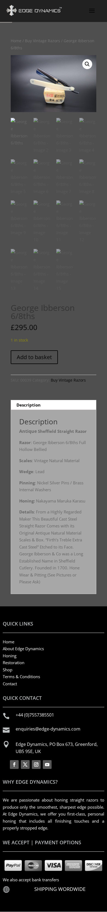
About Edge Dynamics (23, 648)
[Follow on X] (25, 764)
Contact (10, 683)
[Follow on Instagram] (36, 764)
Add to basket (34, 357)
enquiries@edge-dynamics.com (48, 729)
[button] (87, 64)
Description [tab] (28, 405)
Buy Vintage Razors (42, 40)
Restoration (13, 662)
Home (16, 40)
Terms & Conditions (21, 676)
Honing (9, 655)
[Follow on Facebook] (14, 764)
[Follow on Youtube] (47, 764)
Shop (7, 669)
